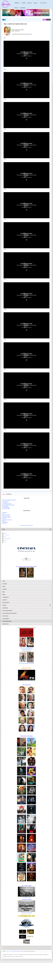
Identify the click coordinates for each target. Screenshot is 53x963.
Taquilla (35, 2)
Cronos (3, 513)
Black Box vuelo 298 (6, 514)
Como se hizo (6, 534)
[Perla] (25, 12)
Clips (5, 536)
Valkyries (3, 521)
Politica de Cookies (19, 956)
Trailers (24, 2)
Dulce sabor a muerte (6, 516)
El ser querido (4, 502)
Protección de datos (11, 956)
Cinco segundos (5, 522)
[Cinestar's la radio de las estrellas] (26, 549)
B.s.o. (5, 542)
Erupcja (13, 504)
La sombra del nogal (6, 508)
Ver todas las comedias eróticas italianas (26, 663)
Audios (5, 533)
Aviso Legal (4, 956)
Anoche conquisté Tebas (7, 504)
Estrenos (17, 2)
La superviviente (5, 506)
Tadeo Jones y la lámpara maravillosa (9, 499)
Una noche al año (5, 501)
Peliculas (29, 2)
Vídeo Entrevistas (7, 538)
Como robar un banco (6, 517)
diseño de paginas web (44, 954)
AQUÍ (31, 34)
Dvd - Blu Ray (43, 2)
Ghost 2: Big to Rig (5, 507)
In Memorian (22, 7)
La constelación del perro (7, 503)
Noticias (16, 7)
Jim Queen (4, 523)
